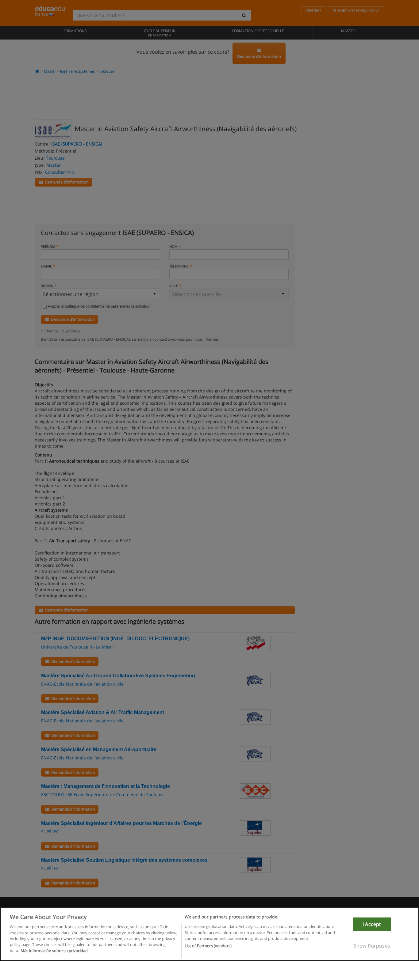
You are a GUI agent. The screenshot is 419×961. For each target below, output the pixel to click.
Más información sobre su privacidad (54, 950)
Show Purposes (372, 945)
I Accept (372, 924)
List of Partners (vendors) (208, 946)
